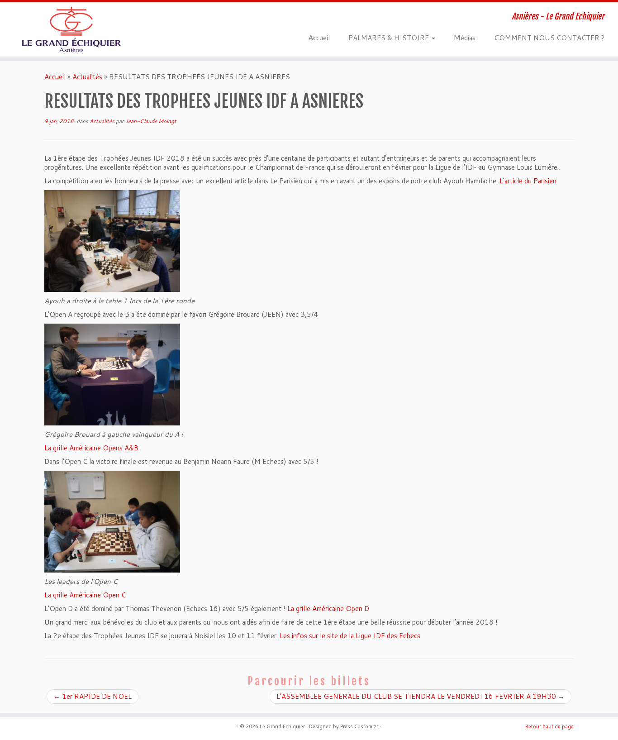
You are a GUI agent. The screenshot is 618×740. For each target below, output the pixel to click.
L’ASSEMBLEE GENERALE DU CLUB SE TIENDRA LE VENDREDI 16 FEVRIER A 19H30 (420, 696)
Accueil (319, 37)
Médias (464, 37)
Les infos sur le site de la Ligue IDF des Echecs (350, 635)
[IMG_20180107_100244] (112, 240)
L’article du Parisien (527, 181)
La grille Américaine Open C (85, 595)
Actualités (87, 76)
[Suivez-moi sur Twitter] (174, 17)
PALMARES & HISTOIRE (389, 37)
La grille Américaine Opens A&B (91, 448)
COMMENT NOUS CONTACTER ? (549, 37)
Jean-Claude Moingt (150, 121)
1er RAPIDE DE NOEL (92, 696)
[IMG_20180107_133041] (112, 521)
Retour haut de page (549, 726)
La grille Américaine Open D (328, 608)
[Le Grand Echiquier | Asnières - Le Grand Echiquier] (71, 29)
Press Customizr (359, 726)
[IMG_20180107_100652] (112, 374)
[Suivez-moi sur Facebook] (187, 17)
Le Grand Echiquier (282, 726)
